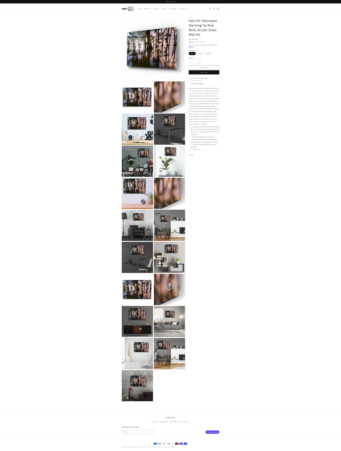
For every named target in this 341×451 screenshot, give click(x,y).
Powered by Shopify (135, 447)
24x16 (200, 53)
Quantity (191, 57)
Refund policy (164, 422)
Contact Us (155, 422)
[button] (148, 9)
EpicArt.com (128, 447)
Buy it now (204, 72)
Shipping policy (171, 446)
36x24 (208, 53)
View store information (197, 83)
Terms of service (162, 446)
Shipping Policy (173, 422)
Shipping (191, 41)
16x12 (192, 53)
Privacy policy (153, 446)
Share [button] (192, 155)
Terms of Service (184, 422)
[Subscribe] (152, 432)
